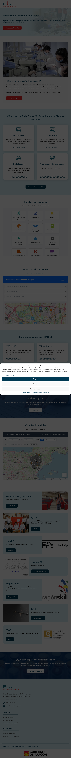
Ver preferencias (35, 389)
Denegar (35, 384)
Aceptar (35, 379)
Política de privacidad (37, 392)
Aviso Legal (46, 392)
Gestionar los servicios (8, 375)
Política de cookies (26, 392)
